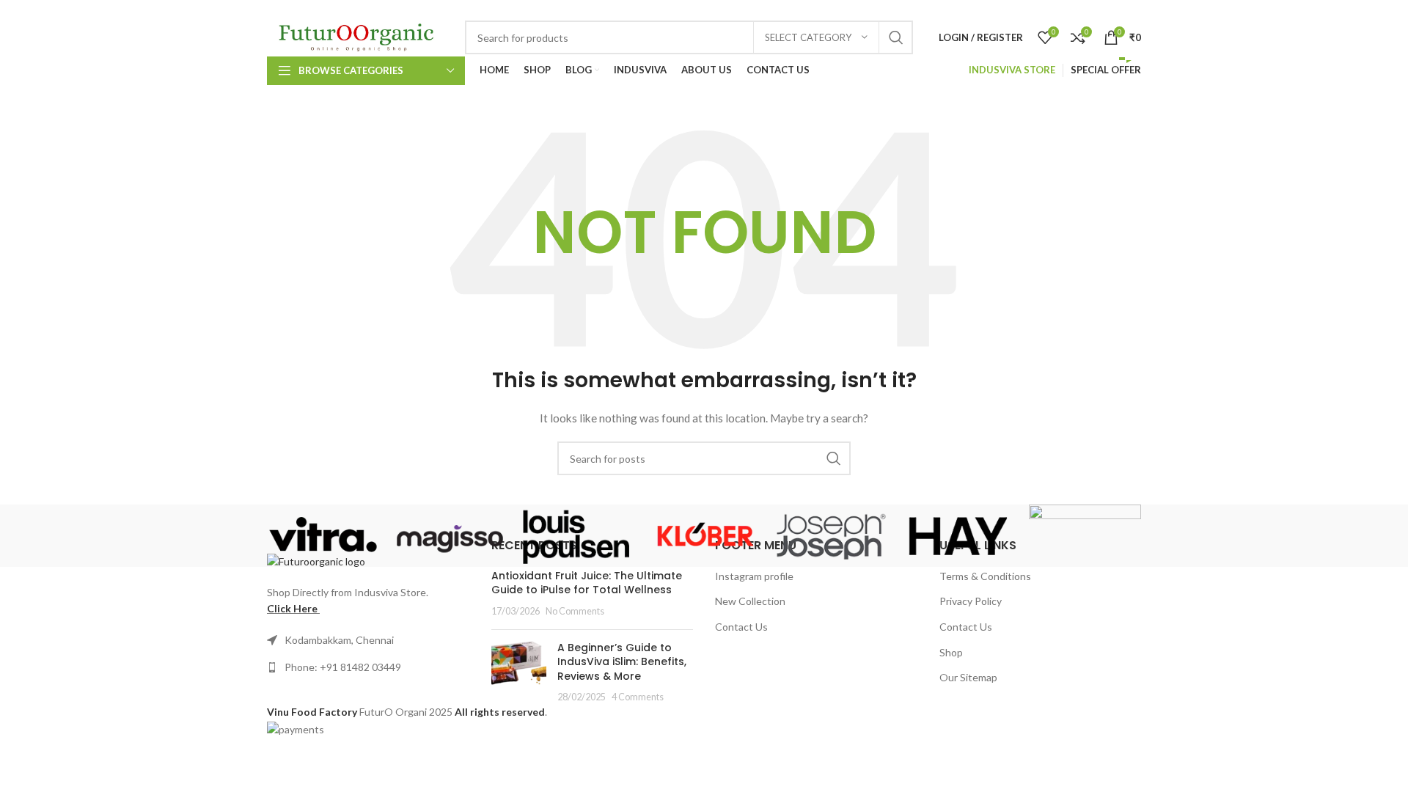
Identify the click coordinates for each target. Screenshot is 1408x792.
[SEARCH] (896, 37)
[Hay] (958, 536)
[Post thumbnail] (518, 672)
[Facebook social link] (942, 9)
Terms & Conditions (985, 576)
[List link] (368, 667)
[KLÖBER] (703, 536)
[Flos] (1085, 536)
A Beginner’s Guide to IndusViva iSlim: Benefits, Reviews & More (621, 661)
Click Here (292, 608)
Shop (951, 652)
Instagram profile (754, 576)
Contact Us (741, 626)
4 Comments (638, 697)
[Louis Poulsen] (576, 536)
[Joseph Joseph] (831, 536)
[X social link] (959, 9)
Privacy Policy (970, 601)
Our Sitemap (968, 677)
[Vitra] (323, 536)
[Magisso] (449, 536)
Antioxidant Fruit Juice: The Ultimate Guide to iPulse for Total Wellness (586, 583)
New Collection (750, 601)
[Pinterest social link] (1017, 9)
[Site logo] (358, 36)
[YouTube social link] (997, 9)
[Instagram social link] (978, 9)
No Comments (575, 611)
